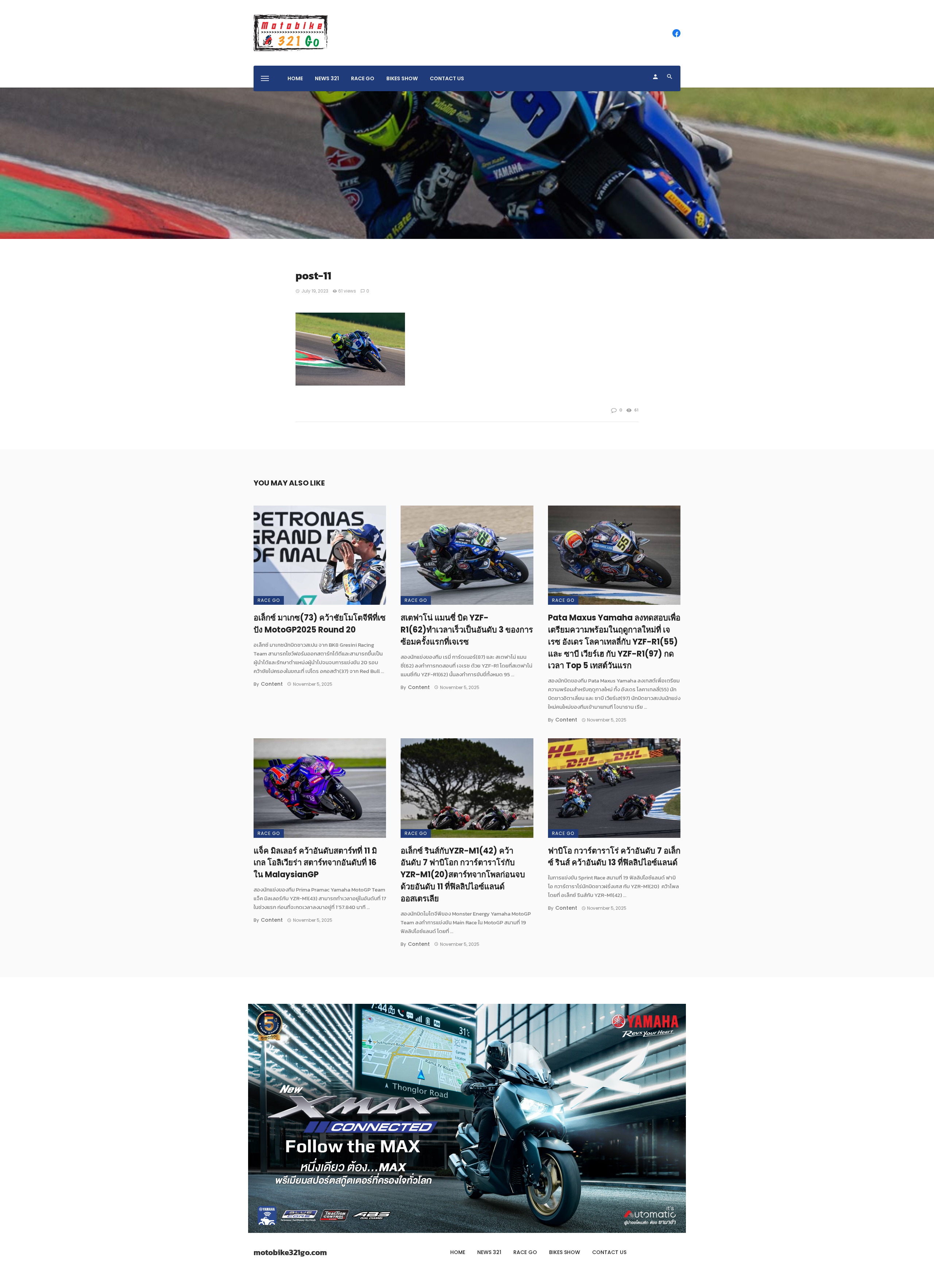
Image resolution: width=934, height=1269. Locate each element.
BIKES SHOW (402, 78)
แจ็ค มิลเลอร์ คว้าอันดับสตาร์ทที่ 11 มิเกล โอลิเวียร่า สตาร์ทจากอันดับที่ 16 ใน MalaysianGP (315, 863)
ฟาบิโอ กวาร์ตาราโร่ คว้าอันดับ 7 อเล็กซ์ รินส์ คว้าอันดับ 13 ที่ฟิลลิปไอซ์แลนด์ (614, 856)
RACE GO (362, 78)
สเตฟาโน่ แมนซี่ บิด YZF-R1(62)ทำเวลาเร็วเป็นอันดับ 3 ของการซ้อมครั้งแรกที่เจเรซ (467, 629)
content (272, 684)
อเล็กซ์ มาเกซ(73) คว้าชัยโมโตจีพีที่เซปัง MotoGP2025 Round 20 (320, 623)
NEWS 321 (327, 78)
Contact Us (447, 78)
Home (295, 78)
